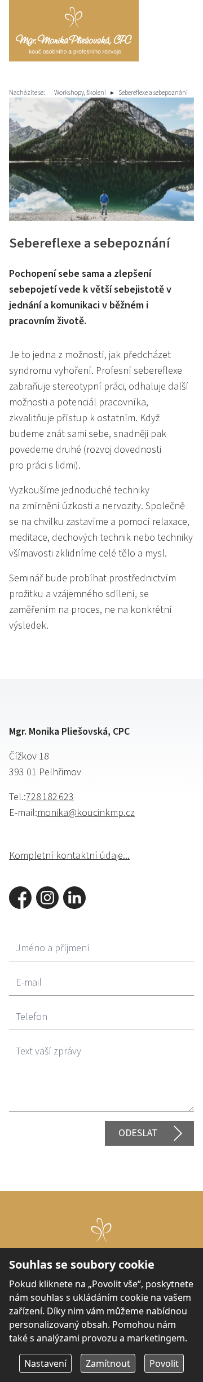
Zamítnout (108, 1363)
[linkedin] (74, 897)
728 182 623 (50, 797)
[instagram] (47, 897)
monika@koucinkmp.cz (86, 813)
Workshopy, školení (80, 93)
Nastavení (45, 1363)
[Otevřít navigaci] (179, 23)
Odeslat (138, 1133)
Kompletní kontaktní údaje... (69, 856)
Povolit (164, 1363)
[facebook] (20, 897)
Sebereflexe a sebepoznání (153, 93)
